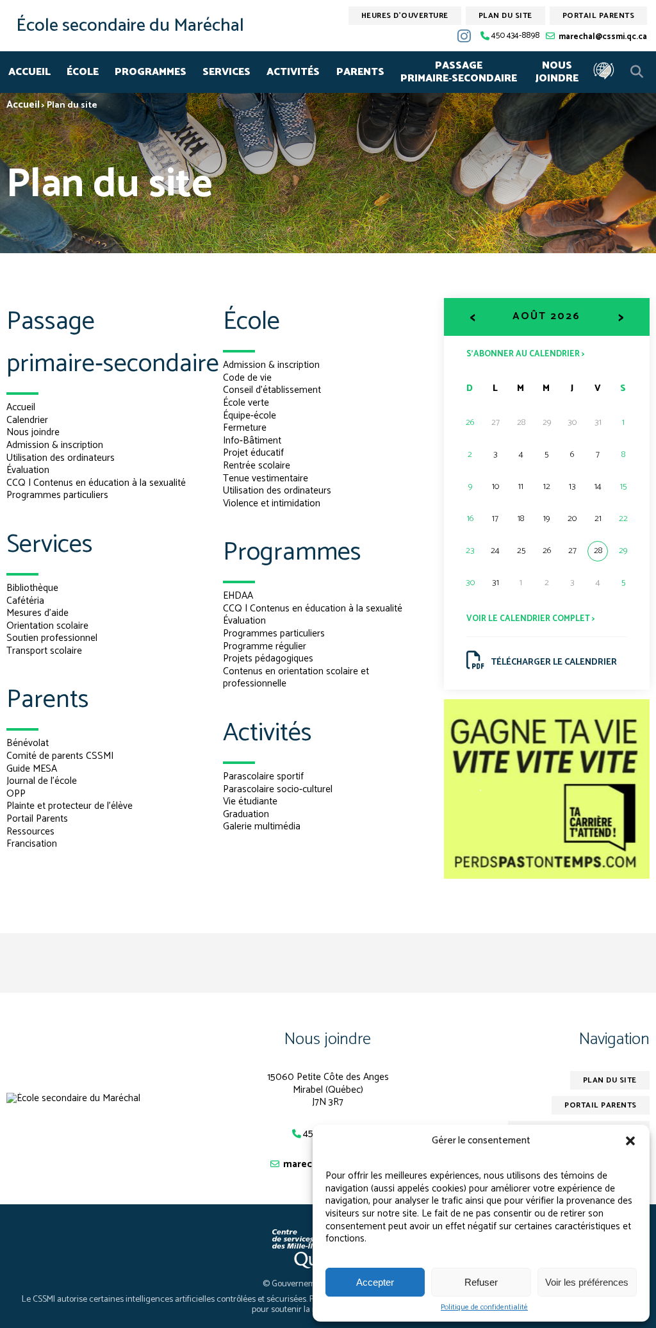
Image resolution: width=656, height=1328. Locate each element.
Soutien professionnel (51, 638)
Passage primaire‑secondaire (458, 72)
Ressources (30, 832)
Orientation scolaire (47, 626)
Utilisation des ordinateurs (60, 458)
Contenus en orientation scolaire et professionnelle (296, 677)
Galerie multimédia (261, 826)
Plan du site (505, 16)
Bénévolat (27, 743)
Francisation (31, 844)
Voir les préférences (586, 1282)
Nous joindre (557, 72)
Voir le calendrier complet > (530, 619)
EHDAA (238, 596)
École (83, 72)
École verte (246, 403)
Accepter (375, 1282)
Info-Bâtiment (252, 441)
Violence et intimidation (271, 503)
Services (226, 72)
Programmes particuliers (57, 495)
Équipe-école (249, 416)
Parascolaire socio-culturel (277, 789)
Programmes (150, 72)
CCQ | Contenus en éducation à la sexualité (96, 483)
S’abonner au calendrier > (525, 353)
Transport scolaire (44, 651)
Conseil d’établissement (272, 390)
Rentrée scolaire (256, 466)
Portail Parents (37, 819)
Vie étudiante (250, 801)
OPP (16, 794)
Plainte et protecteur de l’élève (69, 806)
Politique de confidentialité (484, 1307)
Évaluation (27, 470)
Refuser (481, 1282)
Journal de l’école (41, 781)
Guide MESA (31, 769)
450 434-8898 (515, 36)
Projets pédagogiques (268, 659)
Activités (293, 72)
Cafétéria (25, 601)
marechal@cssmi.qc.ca (603, 37)
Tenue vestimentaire (265, 478)
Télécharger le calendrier (554, 662)
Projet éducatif (253, 453)
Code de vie (247, 378)
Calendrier (27, 420)
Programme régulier (264, 646)
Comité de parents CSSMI (59, 756)
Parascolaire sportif (263, 776)
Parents (360, 72)
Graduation (246, 814)
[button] (630, 1140)
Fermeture (244, 428)
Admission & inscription (54, 445)
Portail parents (598, 16)
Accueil (29, 72)
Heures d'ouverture (404, 16)
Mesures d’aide (37, 613)
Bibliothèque (32, 588)
